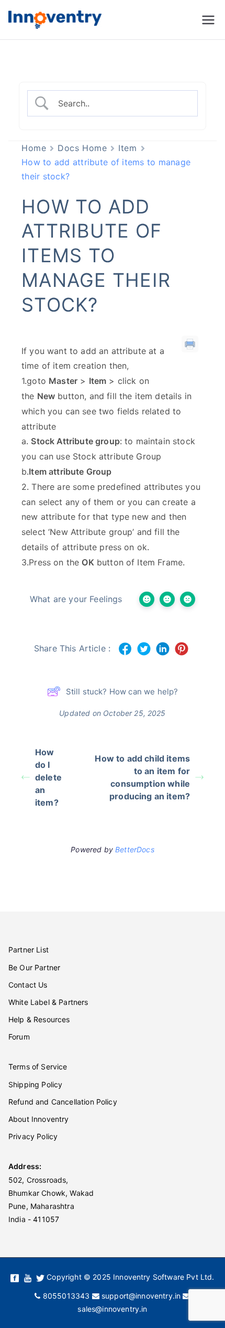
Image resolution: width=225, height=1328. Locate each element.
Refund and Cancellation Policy (62, 1101)
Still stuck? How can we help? (122, 692)
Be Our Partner (34, 967)
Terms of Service (38, 1066)
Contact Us (28, 984)
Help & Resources (39, 1019)
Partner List (28, 949)
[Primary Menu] (208, 20)
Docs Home (82, 148)
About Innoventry (38, 1119)
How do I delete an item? (48, 777)
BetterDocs (134, 849)
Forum (19, 1036)
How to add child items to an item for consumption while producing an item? (142, 777)
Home (33, 148)
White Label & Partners (48, 1002)
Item (127, 148)
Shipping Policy (35, 1084)
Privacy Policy (33, 1136)
